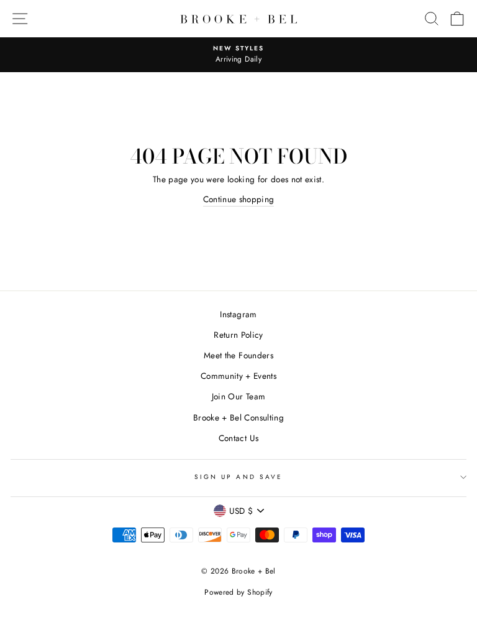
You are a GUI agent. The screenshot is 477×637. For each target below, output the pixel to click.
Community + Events (238, 376)
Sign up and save (238, 476)
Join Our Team (238, 396)
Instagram (238, 314)
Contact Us (238, 438)
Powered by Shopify (238, 592)
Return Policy (238, 334)
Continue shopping (239, 199)
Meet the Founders (238, 355)
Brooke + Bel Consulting (238, 417)
